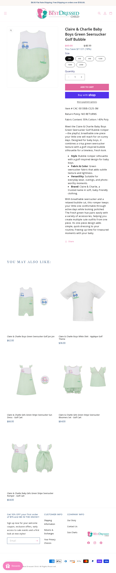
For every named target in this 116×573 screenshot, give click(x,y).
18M (71, 65)
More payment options (87, 102)
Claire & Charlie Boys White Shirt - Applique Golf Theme (80, 337)
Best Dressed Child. (31, 566)
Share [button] (71, 241)
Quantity (70, 71)
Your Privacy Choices (49, 541)
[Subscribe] (37, 541)
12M (101, 59)
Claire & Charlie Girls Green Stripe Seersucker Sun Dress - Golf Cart (29, 416)
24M (82, 65)
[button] (5, 13)
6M (81, 59)
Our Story (71, 520)
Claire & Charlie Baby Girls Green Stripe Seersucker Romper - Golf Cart (30, 494)
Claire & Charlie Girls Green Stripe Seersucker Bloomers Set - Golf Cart (79, 416)
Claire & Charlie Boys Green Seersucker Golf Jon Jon (30, 336)
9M (91, 59)
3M (69, 58)
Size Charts (72, 532)
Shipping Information (49, 522)
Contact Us (72, 526)
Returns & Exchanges (49, 532)
